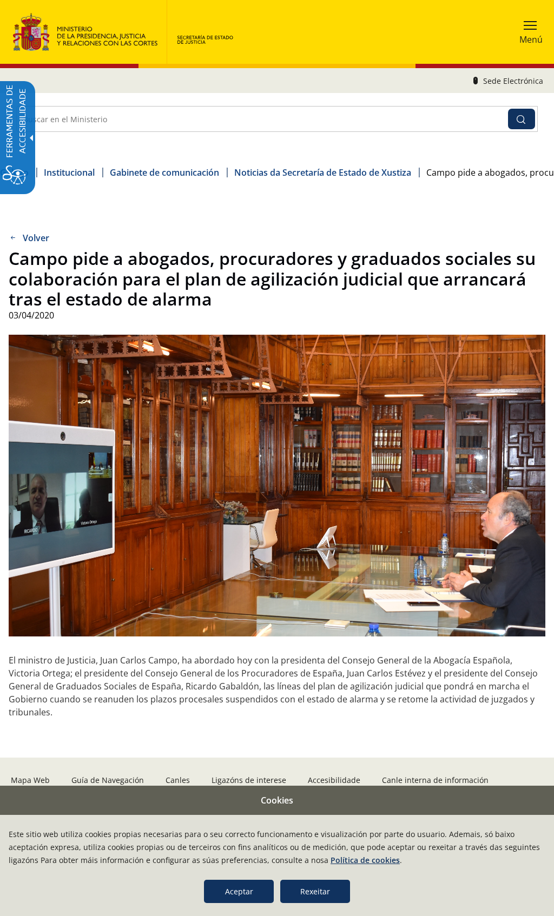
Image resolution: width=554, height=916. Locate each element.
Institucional (69, 172)
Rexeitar (315, 891)
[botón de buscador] (521, 119)
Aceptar (239, 891)
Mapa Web (30, 780)
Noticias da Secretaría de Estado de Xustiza (322, 172)
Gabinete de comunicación (164, 172)
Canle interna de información (435, 780)
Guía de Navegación (107, 780)
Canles (178, 780)
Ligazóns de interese (249, 780)
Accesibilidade (334, 780)
